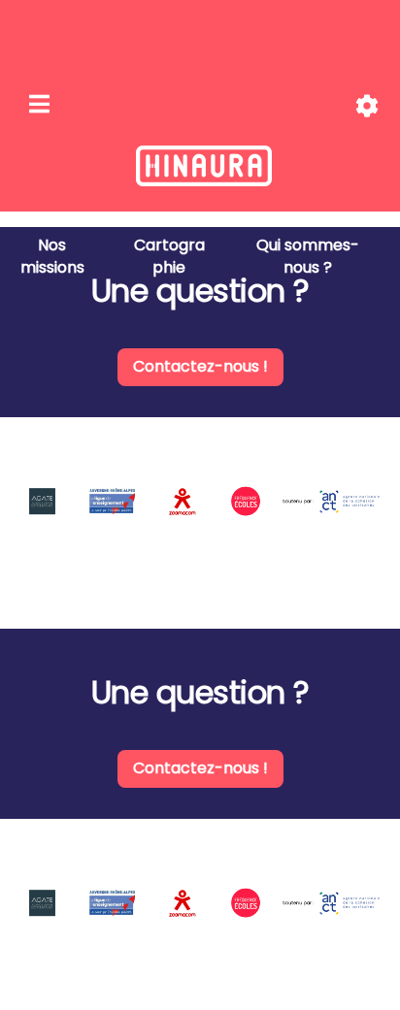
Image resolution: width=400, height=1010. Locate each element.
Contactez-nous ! (200, 366)
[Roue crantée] (367, 106)
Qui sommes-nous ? (307, 256)
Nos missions (52, 256)
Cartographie (169, 256)
